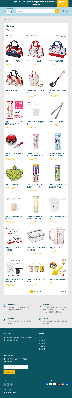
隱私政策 (42, 349)
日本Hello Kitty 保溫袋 (12, 61)
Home (5, 19)
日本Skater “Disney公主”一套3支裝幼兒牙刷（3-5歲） (35, 154)
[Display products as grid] (62, 36)
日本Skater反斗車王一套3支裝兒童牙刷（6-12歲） (36, 186)
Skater (11, 19)
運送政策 (42, 343)
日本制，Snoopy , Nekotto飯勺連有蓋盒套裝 (14, 280)
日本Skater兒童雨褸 (11, 185)
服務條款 (42, 346)
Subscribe (9, 372)
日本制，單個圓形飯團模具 (57, 279)
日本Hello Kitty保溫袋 (34, 61)
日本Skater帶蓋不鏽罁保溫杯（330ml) (13, 217)
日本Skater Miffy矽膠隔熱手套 (36, 123)
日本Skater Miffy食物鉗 (56, 122)
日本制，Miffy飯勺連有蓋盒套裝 (57, 217)
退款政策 (42, 340)
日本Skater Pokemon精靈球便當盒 (14, 154)
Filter (10, 36)
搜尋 (40, 337)
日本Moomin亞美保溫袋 (56, 61)
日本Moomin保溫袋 (11, 90)
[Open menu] (4, 11)
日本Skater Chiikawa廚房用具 (57, 91)
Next (62, 291)
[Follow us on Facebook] (5, 384)
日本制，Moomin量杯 (55, 248)
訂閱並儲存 (63, 3)
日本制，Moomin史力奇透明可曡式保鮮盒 (36, 249)
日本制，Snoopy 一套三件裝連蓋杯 (36, 280)
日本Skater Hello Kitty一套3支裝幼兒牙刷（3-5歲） (14, 123)
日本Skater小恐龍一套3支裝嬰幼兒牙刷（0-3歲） (57, 186)
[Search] (57, 11)
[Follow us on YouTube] (11, 384)
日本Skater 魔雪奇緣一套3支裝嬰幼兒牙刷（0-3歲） (58, 154)
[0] (67, 11)
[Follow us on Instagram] (8, 384)
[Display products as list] (65, 36)
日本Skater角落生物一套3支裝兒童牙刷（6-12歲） (36, 217)
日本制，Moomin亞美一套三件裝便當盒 (14, 249)
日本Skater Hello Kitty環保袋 (35, 91)
